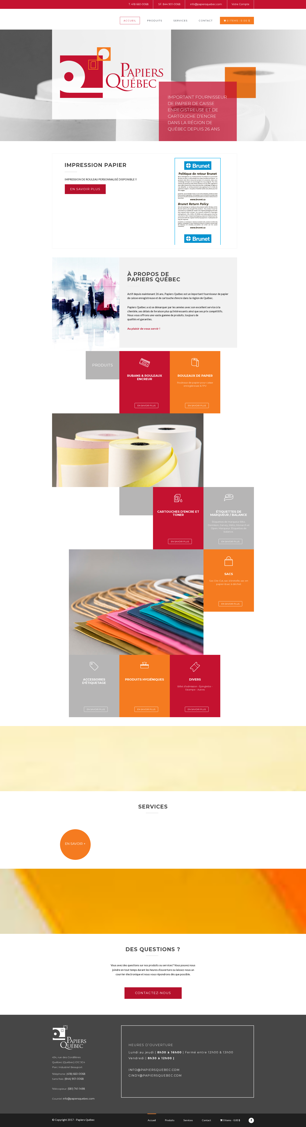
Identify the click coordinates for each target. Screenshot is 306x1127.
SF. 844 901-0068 (169, 4)
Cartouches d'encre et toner (178, 513)
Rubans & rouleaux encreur (144, 377)
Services (180, 20)
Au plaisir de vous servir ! (143, 328)
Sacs (228, 574)
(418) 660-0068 (75, 1073)
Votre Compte (240, 4)
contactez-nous (153, 993)
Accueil (130, 20)
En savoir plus (85, 189)
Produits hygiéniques (144, 679)
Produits (154, 20)
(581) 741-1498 (76, 1088)
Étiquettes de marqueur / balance (228, 513)
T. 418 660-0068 (139, 4)
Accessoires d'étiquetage (94, 681)
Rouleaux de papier (195, 375)
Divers (195, 679)
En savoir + (75, 844)
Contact (206, 20)
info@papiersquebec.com (206, 4)
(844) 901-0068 (74, 1078)
